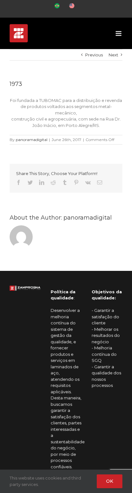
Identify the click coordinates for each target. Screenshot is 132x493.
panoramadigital (31, 139)
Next (113, 54)
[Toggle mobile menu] (119, 33)
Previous (94, 54)
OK (109, 481)
